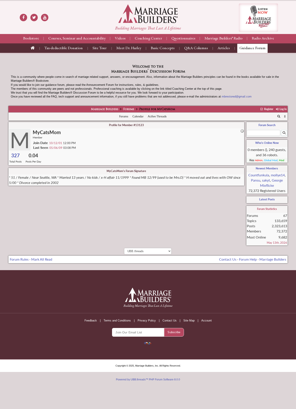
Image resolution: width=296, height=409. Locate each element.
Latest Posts (267, 199)
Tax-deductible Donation (63, 48)
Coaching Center (148, 39)
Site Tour (100, 48)
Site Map (189, 320)
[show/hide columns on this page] (285, 116)
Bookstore (31, 39)
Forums (128, 109)
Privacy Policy (147, 320)
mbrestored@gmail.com (237, 96)
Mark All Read (41, 259)
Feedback (91, 320)
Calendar (138, 116)
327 (15, 155)
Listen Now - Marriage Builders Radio (258, 18)
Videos (120, 39)
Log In (283, 109)
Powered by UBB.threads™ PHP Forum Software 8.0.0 (148, 379)
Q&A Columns (196, 48)
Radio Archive (263, 39)
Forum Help (248, 259)
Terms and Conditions (117, 320)
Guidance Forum (252, 48)
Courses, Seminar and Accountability (77, 39)
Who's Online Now (267, 142)
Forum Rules (19, 259)
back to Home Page (148, 13)
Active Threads (157, 116)
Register (268, 109)
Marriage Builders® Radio (223, 39)
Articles (224, 48)
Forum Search (267, 125)
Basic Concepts (162, 48)
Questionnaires (183, 39)
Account (206, 320)
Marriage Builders (104, 109)
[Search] (279, 116)
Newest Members (267, 168)
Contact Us (227, 259)
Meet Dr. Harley (128, 48)
